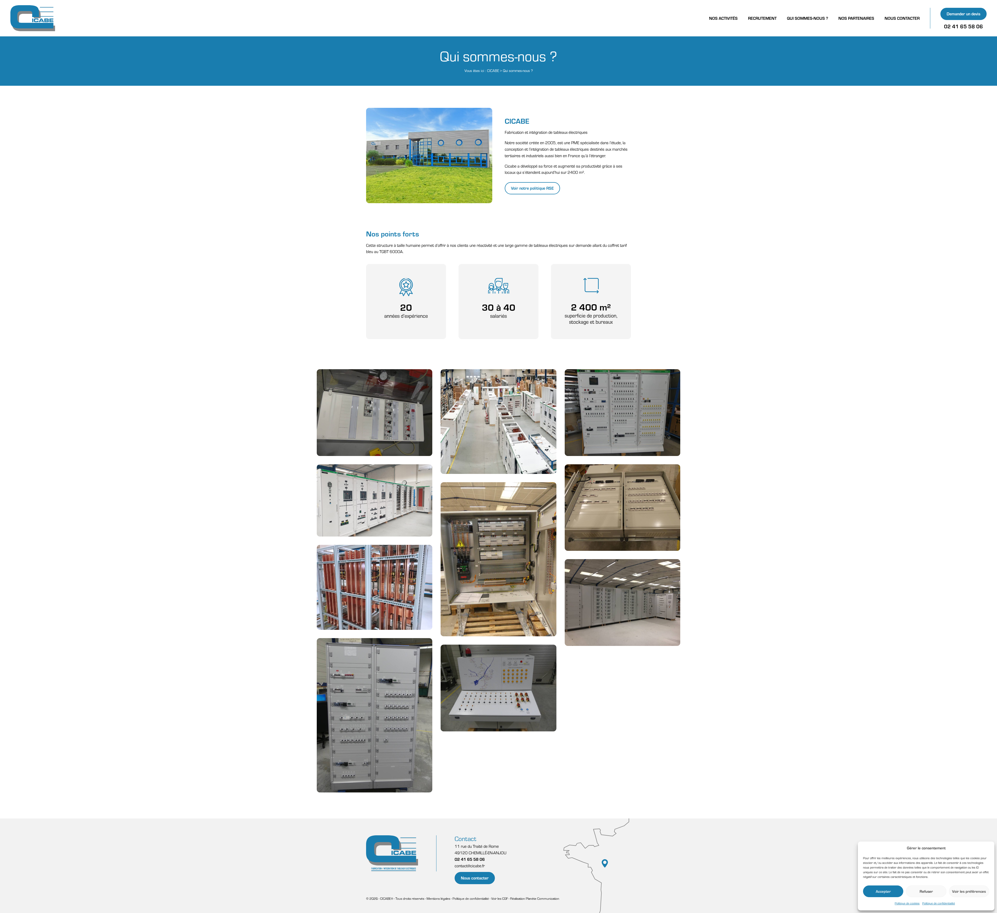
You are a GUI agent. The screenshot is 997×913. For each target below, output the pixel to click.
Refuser (926, 891)
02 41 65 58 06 (963, 26)
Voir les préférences (969, 891)
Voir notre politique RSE (532, 188)
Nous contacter (475, 878)
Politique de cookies (907, 903)
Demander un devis (963, 13)
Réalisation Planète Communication (534, 898)
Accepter (883, 891)
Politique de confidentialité (938, 903)
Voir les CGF (499, 898)
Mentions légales (438, 898)
